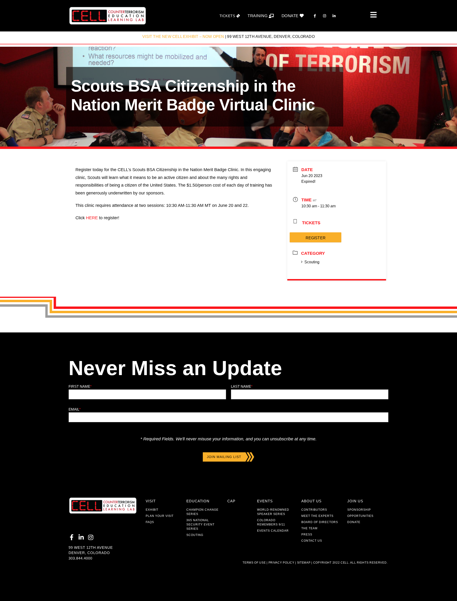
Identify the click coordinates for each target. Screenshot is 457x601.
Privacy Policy (281, 562)
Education (197, 501)
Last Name (242, 386)
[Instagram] (91, 537)
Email (75, 409)
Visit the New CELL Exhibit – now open (183, 37)
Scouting (311, 262)
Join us (355, 501)
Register (316, 238)
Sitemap (303, 562)
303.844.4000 (80, 558)
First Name (80, 386)
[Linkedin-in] (81, 537)
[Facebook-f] (72, 537)
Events (265, 501)
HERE (92, 217)
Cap (231, 501)
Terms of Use (254, 562)
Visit (151, 501)
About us (311, 501)
